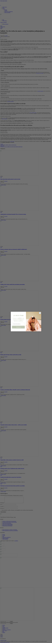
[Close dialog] (40, 313)
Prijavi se (18, 327)
